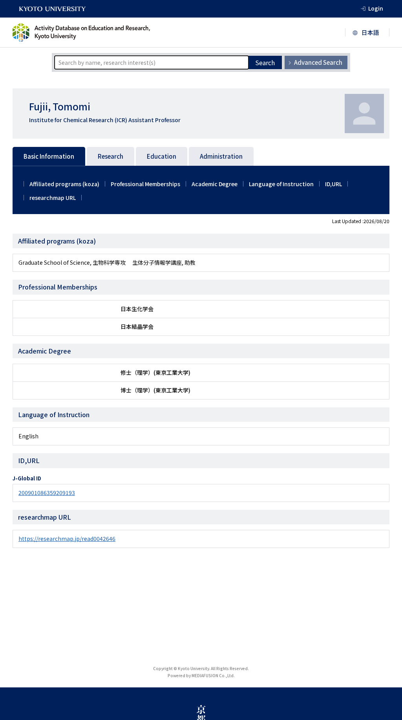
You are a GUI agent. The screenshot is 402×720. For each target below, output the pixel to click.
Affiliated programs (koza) (64, 184)
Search (265, 62)
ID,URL (333, 184)
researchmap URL (52, 197)
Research (110, 156)
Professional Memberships (145, 184)
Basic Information (49, 156)
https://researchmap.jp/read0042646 (66, 538)
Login (375, 8)
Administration (221, 156)
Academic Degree (215, 184)
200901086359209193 (46, 492)
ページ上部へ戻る (387, 705)
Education (161, 156)
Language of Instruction (281, 184)
